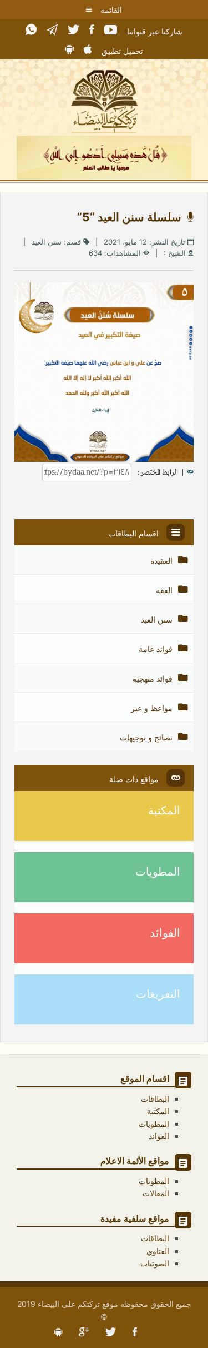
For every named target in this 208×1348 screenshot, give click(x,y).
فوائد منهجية (154, 678)
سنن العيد (47, 241)
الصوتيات (154, 1263)
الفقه (165, 590)
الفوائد (165, 932)
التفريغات (158, 994)
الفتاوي (157, 1251)
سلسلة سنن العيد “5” (132, 217)
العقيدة (162, 560)
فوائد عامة (157, 649)
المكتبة (164, 810)
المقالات (156, 1193)
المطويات (157, 871)
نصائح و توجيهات (147, 737)
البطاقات (155, 1098)
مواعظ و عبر (153, 708)
